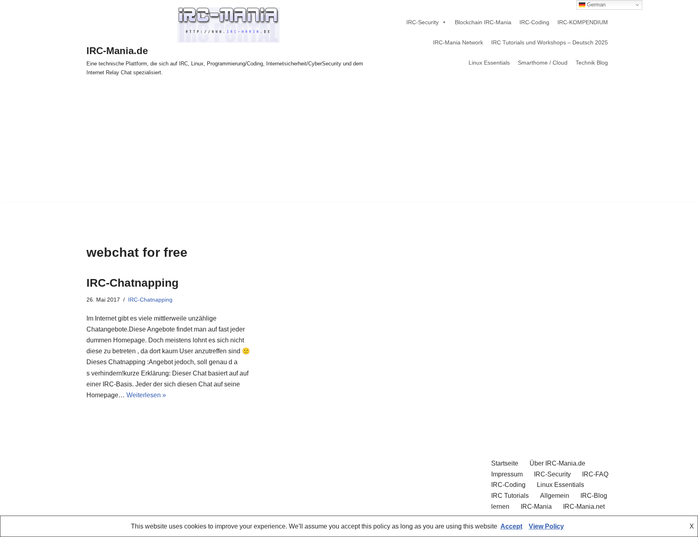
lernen (500, 506)
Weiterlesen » (146, 395)
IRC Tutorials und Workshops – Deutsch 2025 (549, 42)
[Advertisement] (349, 145)
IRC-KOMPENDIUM (582, 22)
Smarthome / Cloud (543, 62)
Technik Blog (592, 62)
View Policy (546, 526)
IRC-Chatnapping (132, 283)
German (595, 5)
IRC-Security (422, 22)
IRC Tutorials (510, 495)
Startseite (504, 463)
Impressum (507, 474)
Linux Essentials (489, 62)
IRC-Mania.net (584, 506)
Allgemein (554, 495)
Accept (511, 526)
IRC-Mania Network (458, 42)
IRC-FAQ (595, 474)
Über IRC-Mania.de (557, 463)
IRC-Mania (536, 506)
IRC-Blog (593, 495)
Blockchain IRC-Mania (483, 22)
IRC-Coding (534, 22)
